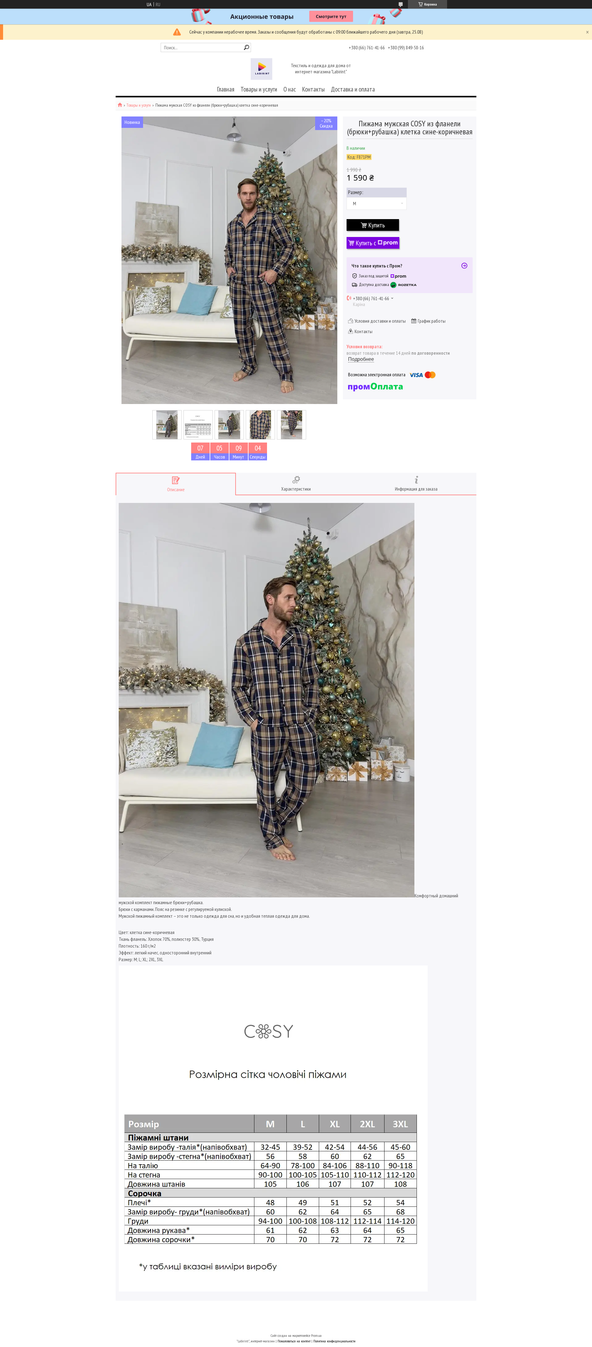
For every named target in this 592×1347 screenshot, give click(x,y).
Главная (225, 89)
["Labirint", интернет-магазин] (261, 69)
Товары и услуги (258, 89)
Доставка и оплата (353, 89)
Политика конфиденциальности (334, 1341)
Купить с (366, 243)
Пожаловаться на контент (294, 1341)
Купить (376, 225)
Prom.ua (316, 1335)
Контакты (313, 89)
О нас (289, 89)
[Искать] (246, 47)
